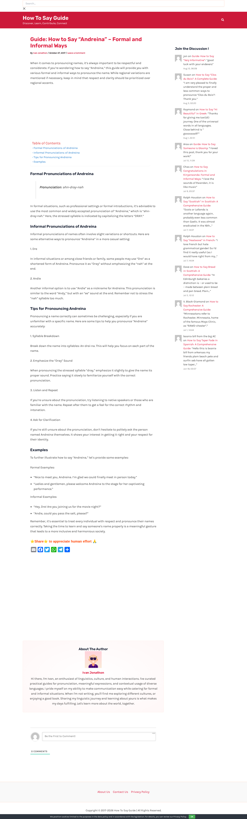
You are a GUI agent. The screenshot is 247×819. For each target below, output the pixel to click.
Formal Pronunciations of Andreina (56, 148)
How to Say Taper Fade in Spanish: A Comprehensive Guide (200, 344)
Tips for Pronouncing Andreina (53, 157)
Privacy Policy (140, 792)
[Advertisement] (93, 113)
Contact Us (120, 792)
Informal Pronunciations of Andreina (57, 152)
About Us (103, 792)
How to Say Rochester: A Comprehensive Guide (200, 305)
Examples (40, 161)
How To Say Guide (46, 18)
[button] (222, 20)
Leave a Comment (76, 53)
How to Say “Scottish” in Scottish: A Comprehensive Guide (200, 201)
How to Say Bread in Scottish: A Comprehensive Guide (199, 270)
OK (192, 816)
